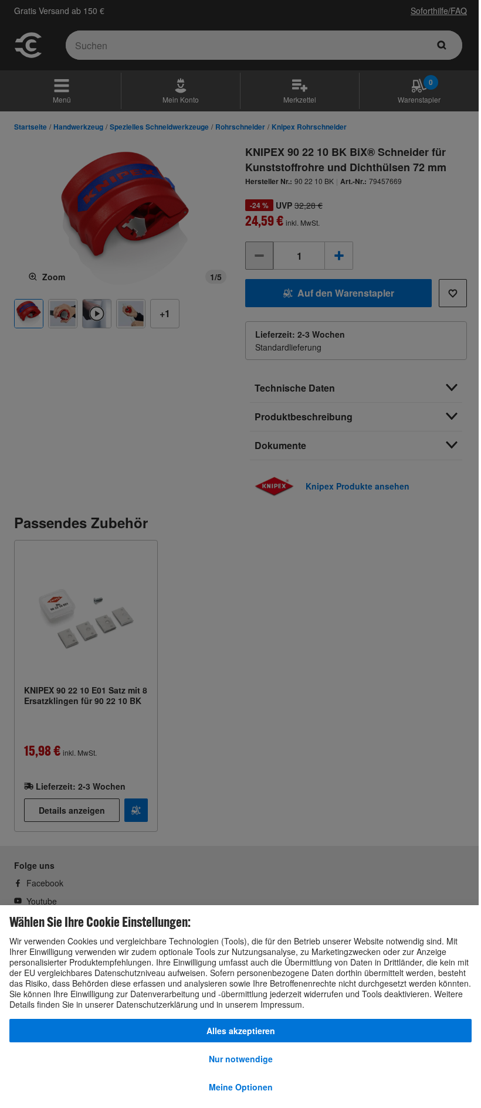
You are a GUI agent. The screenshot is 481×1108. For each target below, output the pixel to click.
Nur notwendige (241, 1059)
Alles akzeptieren (240, 1030)
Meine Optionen (241, 1087)
